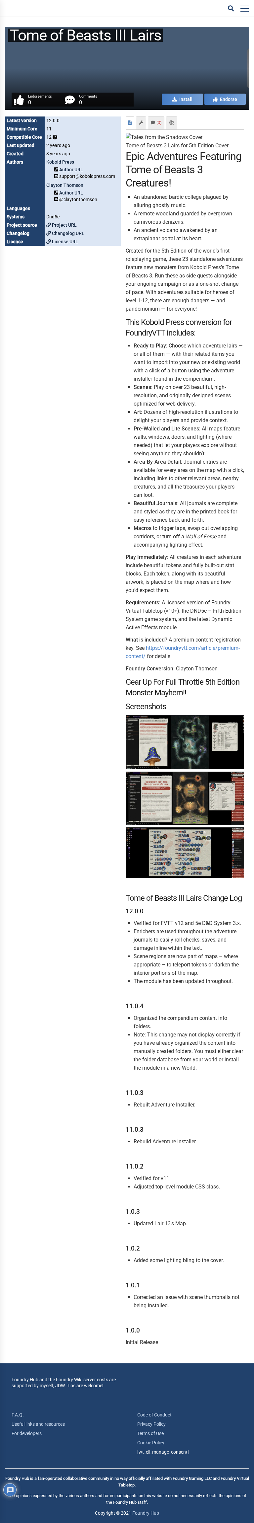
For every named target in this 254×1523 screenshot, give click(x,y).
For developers (27, 1433)
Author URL (71, 169)
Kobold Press (60, 162)
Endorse (228, 99)
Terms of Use (150, 1433)
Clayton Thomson (64, 185)
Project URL (64, 225)
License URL (64, 241)
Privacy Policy (151, 1424)
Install (185, 99)
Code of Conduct (154, 1414)
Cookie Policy (150, 1442)
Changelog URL (67, 233)
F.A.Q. (18, 1414)
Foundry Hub (145, 1513)
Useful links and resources (38, 1424)
